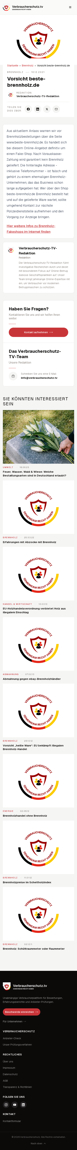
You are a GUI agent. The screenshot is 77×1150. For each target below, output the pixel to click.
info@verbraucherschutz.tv (39, 378)
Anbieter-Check (12, 1038)
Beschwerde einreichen (19, 1012)
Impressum (9, 1067)
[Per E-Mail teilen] (56, 109)
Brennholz (27, 65)
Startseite (12, 65)
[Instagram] (6, 1105)
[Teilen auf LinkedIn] (37, 109)
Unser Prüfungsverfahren (17, 1044)
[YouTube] (14, 1105)
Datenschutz (10, 1074)
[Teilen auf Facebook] (28, 109)
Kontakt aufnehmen (36, 332)
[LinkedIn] (23, 1105)
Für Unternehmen (12, 1021)
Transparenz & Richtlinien (17, 1087)
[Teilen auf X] (46, 109)
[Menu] (70, 7)
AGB (5, 1080)
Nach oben (36, 1143)
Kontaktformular (12, 1121)
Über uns (8, 1061)
